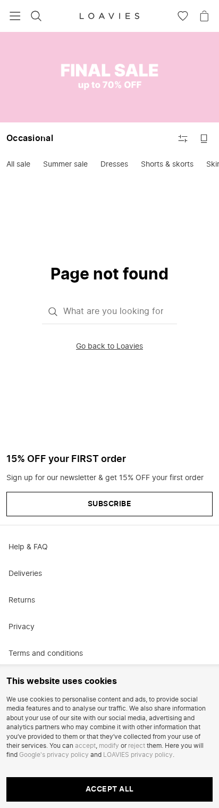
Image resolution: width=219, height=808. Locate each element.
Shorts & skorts (167, 164)
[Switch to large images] (204, 138)
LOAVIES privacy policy (138, 755)
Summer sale (65, 164)
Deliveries (25, 574)
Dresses (114, 164)
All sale (18, 164)
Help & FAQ (28, 547)
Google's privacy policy (54, 755)
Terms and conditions (46, 653)
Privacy (22, 627)
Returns (22, 600)
